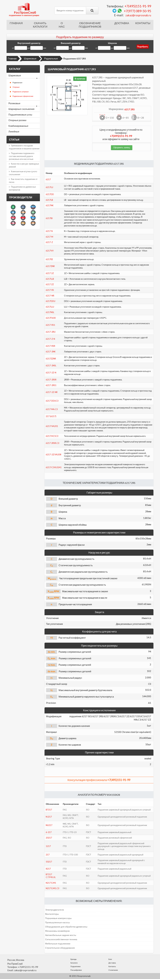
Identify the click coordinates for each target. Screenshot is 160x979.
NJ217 (49, 816)
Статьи (14, 139)
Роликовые (14, 103)
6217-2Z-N (51, 372)
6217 (48, 179)
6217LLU (50, 306)
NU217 (49, 825)
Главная (16, 23)
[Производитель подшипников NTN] (13, 212)
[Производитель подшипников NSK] (23, 217)
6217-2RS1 (51, 385)
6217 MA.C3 (52, 409)
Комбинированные (18, 125)
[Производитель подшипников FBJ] (23, 207)
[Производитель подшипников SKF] (33, 207)
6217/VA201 (52, 426)
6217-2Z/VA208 (53, 454)
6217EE (49, 259)
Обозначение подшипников (90, 25)
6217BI (49, 218)
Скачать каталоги (40, 25)
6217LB (49, 200)
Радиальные (51, 58)
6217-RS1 (50, 325)
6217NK (49, 205)
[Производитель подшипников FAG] (13, 217)
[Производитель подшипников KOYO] (33, 217)
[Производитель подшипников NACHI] (13, 223)
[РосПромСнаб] (24, 9)
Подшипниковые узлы (20, 114)
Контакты (142, 23)
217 (48, 854)
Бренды (73, 959)
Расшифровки (76, 970)
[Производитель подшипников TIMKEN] (23, 212)
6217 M (49, 236)
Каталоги (74, 963)
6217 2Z (50, 273)
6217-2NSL (51, 365)
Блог (110, 959)
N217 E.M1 (51, 883)
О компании (113, 970)
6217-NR (50, 295)
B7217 (49, 809)
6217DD (50, 194)
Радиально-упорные (20, 92)
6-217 (49, 832)
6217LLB (50, 279)
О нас (62, 25)
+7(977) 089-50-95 (137, 11)
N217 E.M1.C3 (52, 888)
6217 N (49, 231)
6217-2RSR (51, 379)
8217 (48, 868)
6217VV (50, 250)
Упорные (16, 87)
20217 (49, 837)
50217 (49, 861)
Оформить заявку (121, 147)
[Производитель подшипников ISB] (33, 212)
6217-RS (50, 290)
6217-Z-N (50, 339)
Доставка (121, 23)
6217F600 (51, 318)
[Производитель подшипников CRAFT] (33, 223)
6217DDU (50, 301)
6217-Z (49, 242)
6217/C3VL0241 (54, 467)
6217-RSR (50, 346)
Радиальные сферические (22, 96)
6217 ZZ (50, 284)
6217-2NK (50, 351)
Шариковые (30, 58)
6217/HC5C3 (52, 436)
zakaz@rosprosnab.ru (138, 15)
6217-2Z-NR (52, 392)
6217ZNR (50, 266)
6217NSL (50, 312)
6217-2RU (50, 332)
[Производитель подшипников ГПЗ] (23, 223)
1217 (48, 846)
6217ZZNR (51, 358)
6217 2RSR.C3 (52, 443)
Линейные (13, 131)
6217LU (49, 187)
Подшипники (75, 966)
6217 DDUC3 (52, 400)
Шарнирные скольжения (21, 108)
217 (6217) (51, 416)
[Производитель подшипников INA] (13, 207)
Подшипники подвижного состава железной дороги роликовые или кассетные (21, 156)
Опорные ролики (17, 120)
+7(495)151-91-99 (138, 6)
